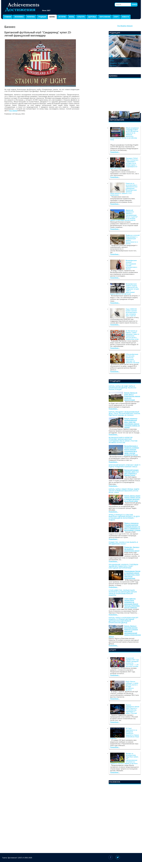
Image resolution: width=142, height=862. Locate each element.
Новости (125, 17)
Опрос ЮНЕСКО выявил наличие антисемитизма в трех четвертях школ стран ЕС (131, 312)
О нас (112, 61)
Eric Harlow (13, 110)
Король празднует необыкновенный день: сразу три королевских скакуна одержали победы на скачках (124, 413)
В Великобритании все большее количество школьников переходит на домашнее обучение (132, 358)
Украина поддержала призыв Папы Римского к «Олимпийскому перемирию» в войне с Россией (132, 709)
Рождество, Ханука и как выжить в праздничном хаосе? (123, 543)
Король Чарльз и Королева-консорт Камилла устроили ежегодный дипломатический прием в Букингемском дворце (123, 620)
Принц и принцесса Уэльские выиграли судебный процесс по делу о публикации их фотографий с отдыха (124, 517)
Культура (81, 17)
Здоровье (92, 17)
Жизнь (71, 17)
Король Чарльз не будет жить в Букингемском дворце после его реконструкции (122, 387)
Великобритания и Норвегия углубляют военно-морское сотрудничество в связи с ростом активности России (123, 440)
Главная (7, 17)
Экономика (19, 17)
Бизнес (52, 17)
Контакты (113, 65)
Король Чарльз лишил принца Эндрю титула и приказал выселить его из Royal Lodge (124, 490)
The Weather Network (125, 26)
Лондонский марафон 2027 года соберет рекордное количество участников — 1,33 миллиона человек (132, 662)
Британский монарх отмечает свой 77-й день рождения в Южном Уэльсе (125, 466)
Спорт (116, 17)
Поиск (134, 4)
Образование (104, 17)
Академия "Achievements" (119, 63)
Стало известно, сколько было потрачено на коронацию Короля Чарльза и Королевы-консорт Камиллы (123, 592)
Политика (31, 17)
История (62, 17)
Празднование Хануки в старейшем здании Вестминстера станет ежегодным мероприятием (123, 566)
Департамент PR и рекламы (120, 58)
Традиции (42, 17)
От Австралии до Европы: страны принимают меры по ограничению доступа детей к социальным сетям (132, 335)
